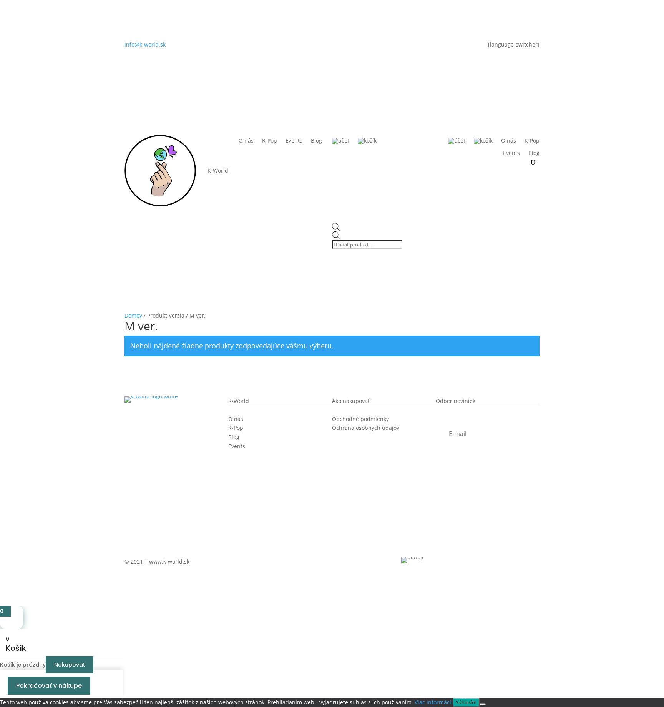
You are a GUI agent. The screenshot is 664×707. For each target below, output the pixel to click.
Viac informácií (434, 702)
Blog (316, 141)
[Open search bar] (368, 227)
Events (294, 141)
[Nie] (483, 704)
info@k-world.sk (145, 44)
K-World (218, 170)
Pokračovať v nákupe (49, 685)
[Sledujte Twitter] (347, 46)
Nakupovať (69, 665)
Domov (133, 315)
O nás (246, 141)
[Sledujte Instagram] (316, 46)
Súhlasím (466, 702)
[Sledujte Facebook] (332, 46)
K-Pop (269, 141)
